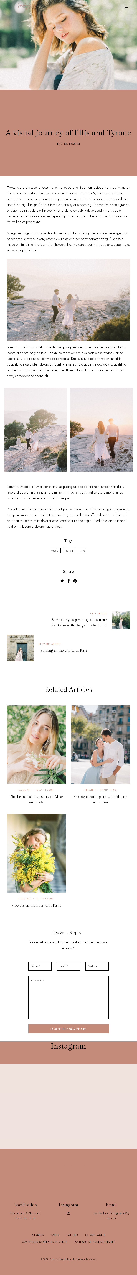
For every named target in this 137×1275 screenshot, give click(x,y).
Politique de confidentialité (95, 1242)
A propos (38, 1235)
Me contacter (95, 1235)
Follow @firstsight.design (68, 1165)
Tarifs (55, 1235)
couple (54, 550)
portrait (69, 550)
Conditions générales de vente (44, 1242)
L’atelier (72, 1235)
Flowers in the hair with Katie (36, 905)
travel (83, 550)
